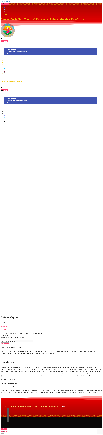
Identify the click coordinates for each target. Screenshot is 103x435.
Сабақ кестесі (8, 62)
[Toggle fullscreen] (4, 431)
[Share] (3, 431)
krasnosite (62, 406)
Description (7, 357)
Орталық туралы (11, 49)
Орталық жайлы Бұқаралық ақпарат (17, 51)
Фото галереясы (11, 53)
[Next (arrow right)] (3, 433)
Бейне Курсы (8, 58)
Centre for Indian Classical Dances (11, 81)
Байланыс (7, 64)
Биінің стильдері (9, 56)
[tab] (53, 357)
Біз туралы (7, 47)
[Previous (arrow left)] (1, 433)
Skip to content (5, 1)
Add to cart (4, 343)
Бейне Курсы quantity (8, 341)
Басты (6, 45)
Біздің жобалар (9, 60)
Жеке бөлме (8, 14)
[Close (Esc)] (1, 431)
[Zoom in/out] (6, 431)
